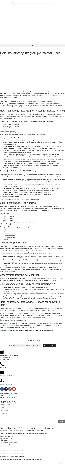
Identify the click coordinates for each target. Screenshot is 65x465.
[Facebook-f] (2, 389)
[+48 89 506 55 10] (2, 364)
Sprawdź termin (49, 345)
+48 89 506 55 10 (5, 367)
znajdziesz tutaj (34, 199)
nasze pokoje (43, 134)
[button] (32, 45)
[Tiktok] (10, 389)
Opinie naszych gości (6, 384)
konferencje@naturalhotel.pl (8, 375)
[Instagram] (6, 389)
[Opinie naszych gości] (2, 381)
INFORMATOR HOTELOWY (8, 397)
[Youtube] (14, 389)
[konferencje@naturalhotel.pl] (2, 372)
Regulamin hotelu (5, 395)
